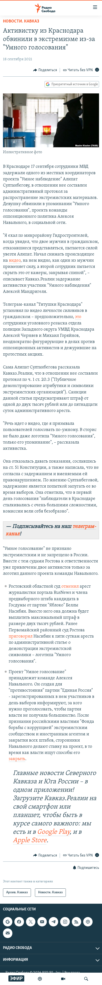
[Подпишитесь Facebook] (19, 921)
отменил (70, 586)
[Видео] (63, 979)
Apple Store (30, 840)
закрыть (17, 759)
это (78, 317)
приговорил (20, 636)
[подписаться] (7, 933)
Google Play (53, 832)
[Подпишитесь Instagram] (65, 921)
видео (15, 260)
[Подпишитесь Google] (7, 921)
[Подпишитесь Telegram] (53, 921)
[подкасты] (39, 979)
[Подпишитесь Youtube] (42, 921)
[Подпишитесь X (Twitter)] (30, 921)
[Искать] (86, 979)
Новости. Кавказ (21, 21)
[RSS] (76, 921)
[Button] (45, 70)
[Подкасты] (88, 921)
